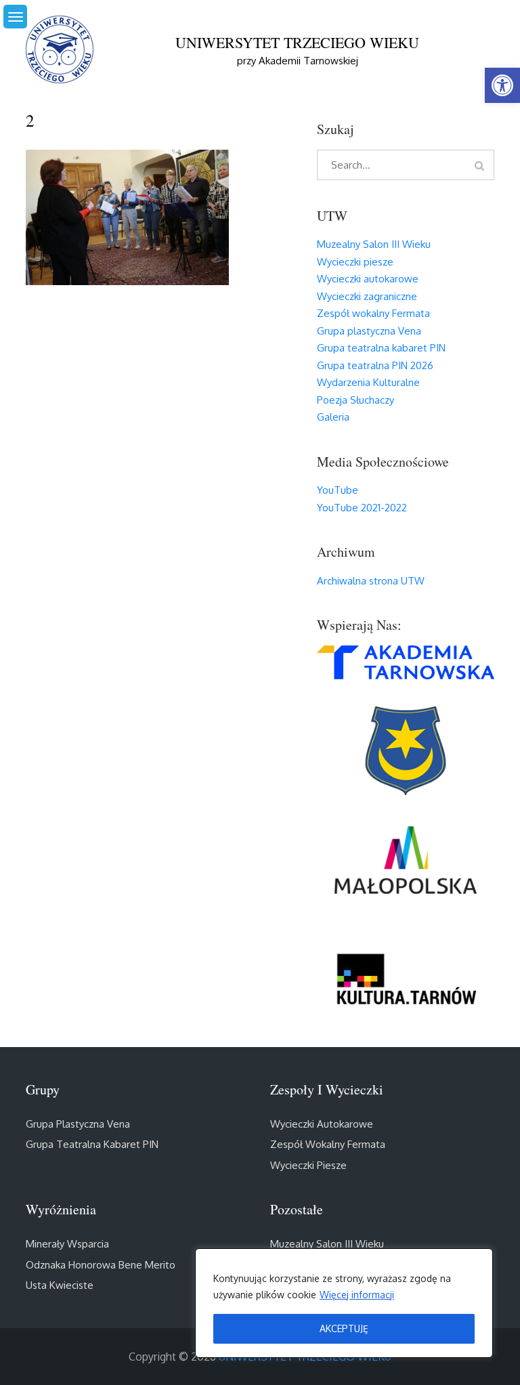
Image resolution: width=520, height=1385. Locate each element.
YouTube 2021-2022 (362, 507)
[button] (502, 85)
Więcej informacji (357, 1294)
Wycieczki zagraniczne (367, 296)
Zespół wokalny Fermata (373, 313)
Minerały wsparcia (67, 1243)
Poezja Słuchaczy (355, 399)
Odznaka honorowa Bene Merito (100, 1264)
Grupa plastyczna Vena (369, 330)
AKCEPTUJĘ (344, 1328)
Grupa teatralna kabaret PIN (381, 347)
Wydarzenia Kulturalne (368, 382)
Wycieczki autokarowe (367, 278)
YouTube (337, 490)
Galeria (333, 416)
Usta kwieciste (59, 1285)
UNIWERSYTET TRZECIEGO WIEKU (297, 42)
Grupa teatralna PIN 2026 (375, 365)
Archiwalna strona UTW (371, 580)
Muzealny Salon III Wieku (374, 244)
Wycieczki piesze (355, 261)
